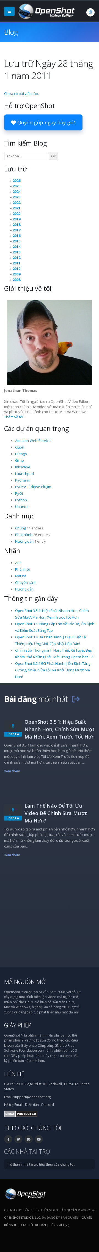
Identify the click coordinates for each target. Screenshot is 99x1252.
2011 (16, 263)
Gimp (19, 460)
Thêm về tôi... (15, 416)
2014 (16, 246)
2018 (16, 224)
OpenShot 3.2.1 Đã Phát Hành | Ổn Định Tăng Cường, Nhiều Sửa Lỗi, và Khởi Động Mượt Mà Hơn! (52, 670)
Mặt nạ (20, 575)
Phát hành (23, 534)
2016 (16, 235)
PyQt (19, 493)
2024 (16, 191)
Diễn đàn (32, 1104)
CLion (19, 447)
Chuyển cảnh (26, 582)
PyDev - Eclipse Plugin (33, 486)
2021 (16, 208)
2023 (16, 197)
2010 (16, 268)
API (17, 562)
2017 (16, 230)
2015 (16, 241)
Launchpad (24, 473)
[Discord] (28, 1139)
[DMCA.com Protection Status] (20, 1113)
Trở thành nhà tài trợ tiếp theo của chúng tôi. (41, 1164)
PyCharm (22, 480)
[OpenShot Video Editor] (46, 10)
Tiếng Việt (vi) (59, 1225)
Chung (20, 528)
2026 (16, 180)
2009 (16, 274)
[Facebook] (8, 1139)
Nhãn (12, 550)
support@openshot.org (32, 1097)
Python (21, 499)
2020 (16, 213)
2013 (16, 252)
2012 (16, 257)
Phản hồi (22, 569)
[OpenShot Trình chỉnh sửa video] (25, 1193)
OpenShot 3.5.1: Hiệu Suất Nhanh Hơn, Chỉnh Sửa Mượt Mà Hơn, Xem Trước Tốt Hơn (59, 729)
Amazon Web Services (34, 440)
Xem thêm (12, 771)
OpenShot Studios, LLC (22, 1217)
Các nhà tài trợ (27, 1151)
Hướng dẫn (24, 541)
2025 (16, 186)
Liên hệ (14, 1074)
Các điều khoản (33, 1225)
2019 (16, 219)
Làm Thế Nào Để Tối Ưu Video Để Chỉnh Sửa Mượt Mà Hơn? (55, 813)
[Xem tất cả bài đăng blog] (75, 698)
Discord (47, 1104)
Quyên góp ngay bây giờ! (46, 122)
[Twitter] (18, 1139)
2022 (16, 202)
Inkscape (22, 466)
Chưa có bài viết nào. (21, 93)
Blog (11, 32)
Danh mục (19, 516)
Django (21, 453)
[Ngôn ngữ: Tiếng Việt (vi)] (90, 12)
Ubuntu (21, 506)
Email (18, 1104)
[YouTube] (39, 1139)
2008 (16, 279)
